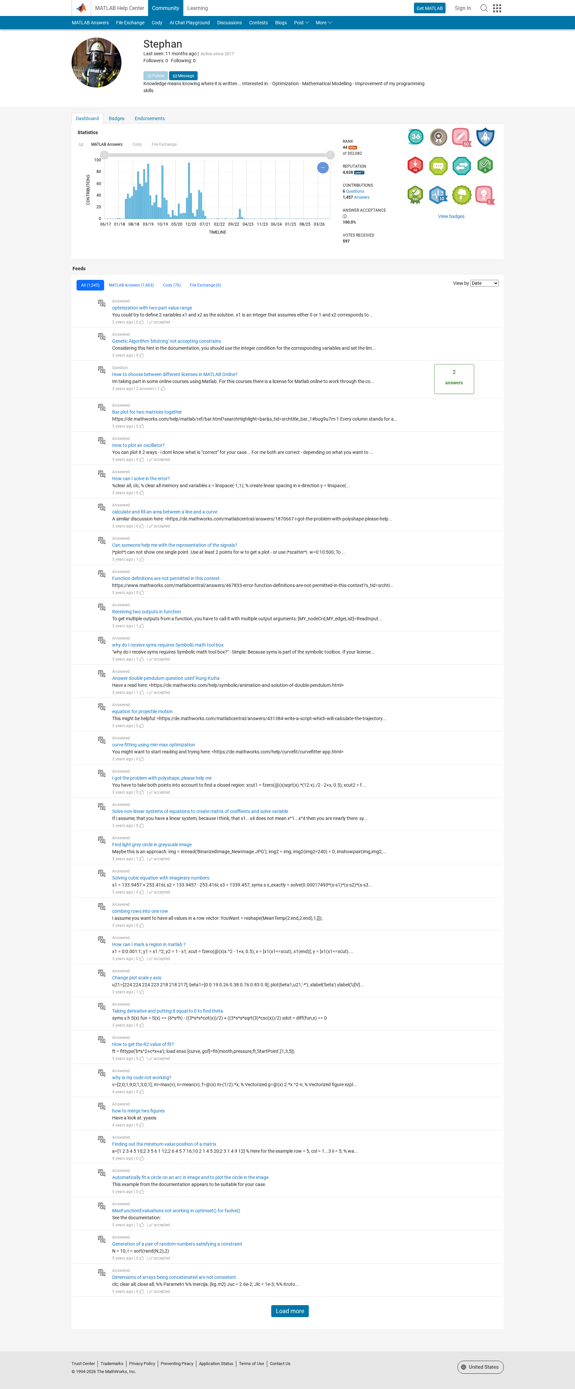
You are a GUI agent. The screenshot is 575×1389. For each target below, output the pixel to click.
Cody (157, 22)
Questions (355, 191)
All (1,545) (90, 285)
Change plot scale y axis (136, 977)
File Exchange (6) (205, 285)
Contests (258, 22)
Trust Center (83, 1363)
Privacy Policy (142, 1363)
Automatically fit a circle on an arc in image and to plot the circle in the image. (191, 1177)
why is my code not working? (141, 1077)
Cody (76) (172, 285)
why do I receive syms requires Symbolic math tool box (168, 645)
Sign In (463, 8)
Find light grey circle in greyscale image (152, 844)
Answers (361, 197)
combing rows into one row (140, 911)
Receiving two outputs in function (146, 611)
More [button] (321, 22)
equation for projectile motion (142, 711)
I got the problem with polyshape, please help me (162, 778)
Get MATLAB (430, 8)
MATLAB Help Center (119, 8)
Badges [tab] (116, 118)
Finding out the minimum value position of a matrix (164, 1144)
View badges (451, 216)
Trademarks (111, 1363)
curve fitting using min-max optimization (153, 744)
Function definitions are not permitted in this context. (166, 578)
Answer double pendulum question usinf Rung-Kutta (166, 678)
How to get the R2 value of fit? (143, 1044)
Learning (197, 8)
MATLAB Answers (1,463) (131, 285)
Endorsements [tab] (150, 118)
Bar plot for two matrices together (147, 412)
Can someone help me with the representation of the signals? (174, 545)
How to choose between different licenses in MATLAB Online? (175, 374)
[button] (484, 8)
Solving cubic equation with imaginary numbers (160, 878)
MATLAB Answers (90, 22)
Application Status (216, 1363)
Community (165, 8)
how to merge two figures (138, 1110)
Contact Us (280, 1363)
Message (185, 76)
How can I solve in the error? (141, 478)
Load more (290, 1311)
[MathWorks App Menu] (497, 8)
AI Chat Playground (190, 22)
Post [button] (299, 22)
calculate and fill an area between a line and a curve (164, 511)
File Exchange (130, 22)
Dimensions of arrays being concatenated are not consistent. (174, 1277)
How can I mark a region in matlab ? (149, 944)
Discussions (229, 22)
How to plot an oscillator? (138, 445)
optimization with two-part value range (152, 307)
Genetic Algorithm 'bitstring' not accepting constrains (166, 341)
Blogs (281, 22)
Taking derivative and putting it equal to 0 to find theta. (168, 1011)
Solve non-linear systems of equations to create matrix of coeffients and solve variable (200, 811)
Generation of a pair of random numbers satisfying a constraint (177, 1244)
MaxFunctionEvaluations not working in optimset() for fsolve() (176, 1210)
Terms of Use (251, 1363)
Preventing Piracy (177, 1363)
